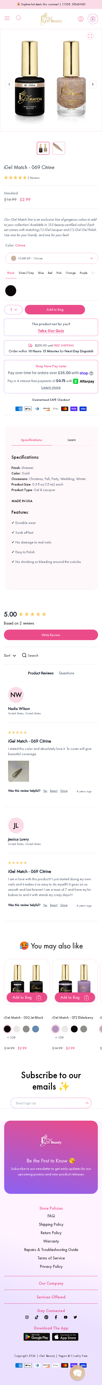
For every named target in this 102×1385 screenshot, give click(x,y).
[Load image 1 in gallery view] (43, 148)
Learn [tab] (72, 439)
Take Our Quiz (51, 330)
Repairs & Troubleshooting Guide (51, 1249)
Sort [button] (7, 655)
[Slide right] (93, 89)
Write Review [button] (51, 634)
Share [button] (63, 791)
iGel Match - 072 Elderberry (72, 1017)
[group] (51, 614)
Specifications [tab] (31, 439)
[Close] (7, 19)
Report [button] (54, 791)
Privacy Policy (51, 1266)
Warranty (51, 1241)
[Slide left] (9, 84)
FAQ (51, 1216)
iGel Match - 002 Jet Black (23, 1017)
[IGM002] (10, 290)
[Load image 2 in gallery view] (58, 148)
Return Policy (51, 1232)
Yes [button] (45, 791)
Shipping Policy (51, 1224)
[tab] (41, 674)
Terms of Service (51, 1258)
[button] (93, 19)
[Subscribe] (85, 1103)
